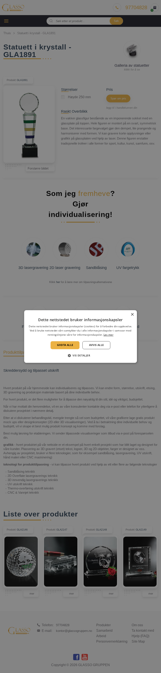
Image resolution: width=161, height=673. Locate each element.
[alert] (80, 336)
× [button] (132, 314)
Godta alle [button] (65, 345)
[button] (80, 355)
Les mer (108, 334)
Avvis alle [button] (96, 345)
